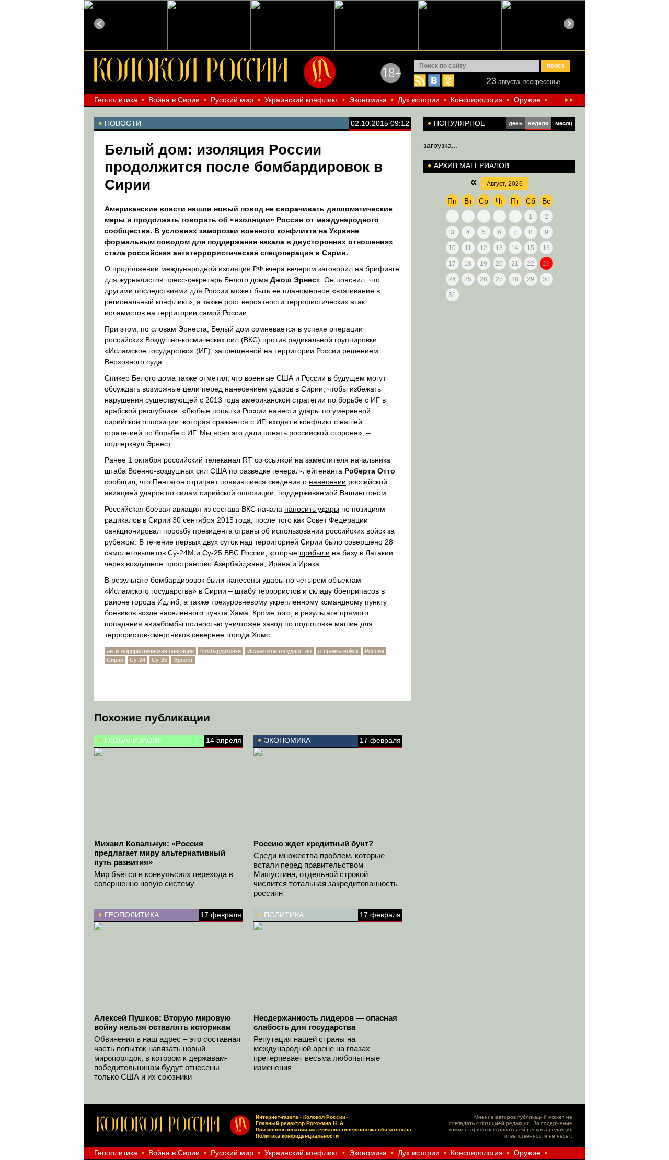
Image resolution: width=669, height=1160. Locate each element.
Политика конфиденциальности (297, 1136)
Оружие (527, 100)
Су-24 (137, 660)
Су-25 (159, 660)
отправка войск (338, 651)
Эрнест (183, 660)
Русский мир (232, 100)
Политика (284, 914)
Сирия (115, 660)
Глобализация (134, 740)
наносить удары (311, 509)
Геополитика (115, 100)
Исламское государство (279, 651)
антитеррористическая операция (150, 651)
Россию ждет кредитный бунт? (313, 843)
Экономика (368, 100)
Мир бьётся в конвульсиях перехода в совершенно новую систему (163, 879)
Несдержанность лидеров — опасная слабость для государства (325, 1022)
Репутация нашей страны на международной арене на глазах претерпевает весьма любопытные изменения (316, 1053)
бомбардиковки (220, 651)
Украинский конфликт (301, 100)
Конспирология (477, 100)
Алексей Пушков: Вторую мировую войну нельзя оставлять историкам (162, 1022)
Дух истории (419, 100)
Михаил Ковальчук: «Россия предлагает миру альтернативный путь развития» (159, 853)
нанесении (327, 482)
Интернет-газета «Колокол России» (302, 1117)
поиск (555, 65)
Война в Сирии (174, 100)
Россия (374, 651)
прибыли (314, 553)
